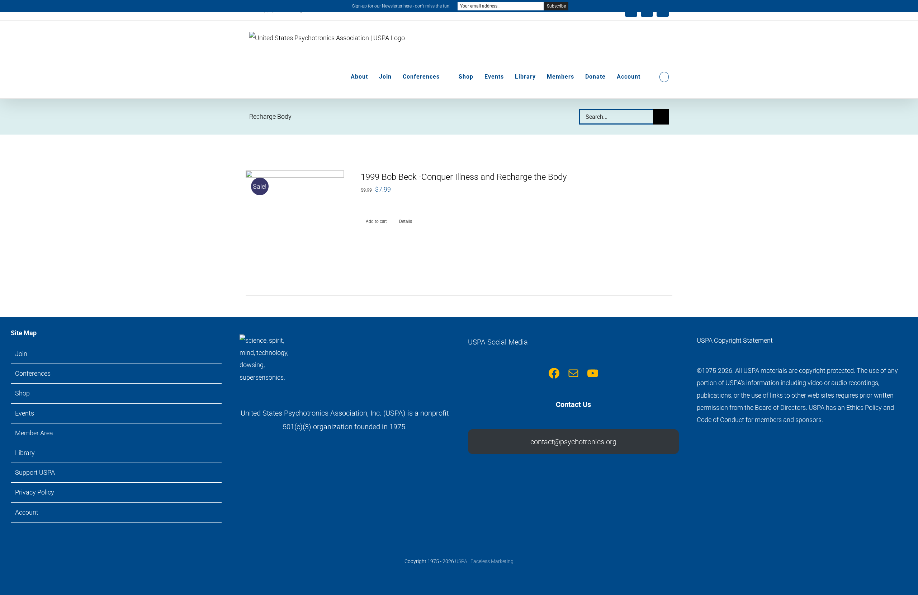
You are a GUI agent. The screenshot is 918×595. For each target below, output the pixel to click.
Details (405, 221)
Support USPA (35, 472)
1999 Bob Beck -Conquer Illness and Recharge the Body (464, 177)
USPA (461, 561)
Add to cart (376, 221)
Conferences (33, 373)
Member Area (34, 433)
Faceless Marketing (492, 561)
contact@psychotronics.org (573, 441)
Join (21, 353)
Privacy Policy (34, 492)
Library (25, 452)
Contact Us (573, 404)
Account (26, 512)
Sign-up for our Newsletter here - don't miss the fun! (401, 6)
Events (24, 413)
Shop (22, 393)
